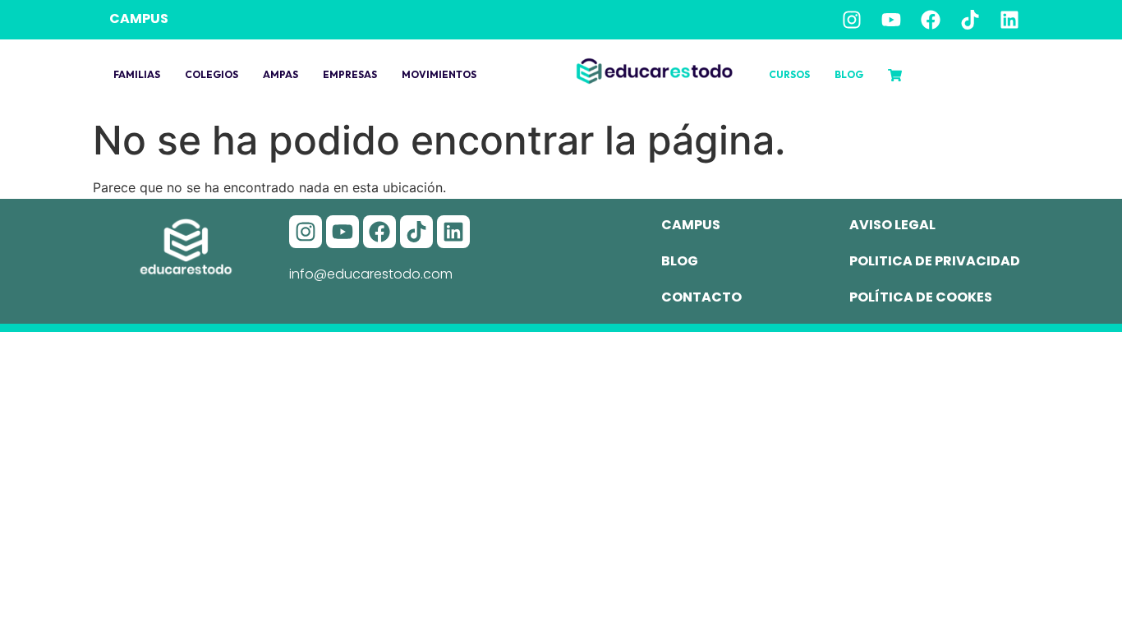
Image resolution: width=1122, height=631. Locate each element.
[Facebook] (930, 19)
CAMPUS (138, 18)
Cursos (789, 74)
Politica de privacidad (934, 260)
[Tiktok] (970, 19)
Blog (849, 74)
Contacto (701, 297)
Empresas (350, 74)
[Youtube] (891, 19)
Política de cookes (920, 297)
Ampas (280, 74)
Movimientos (439, 74)
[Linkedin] (1009, 19)
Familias (136, 74)
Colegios (211, 74)
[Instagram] (851, 19)
